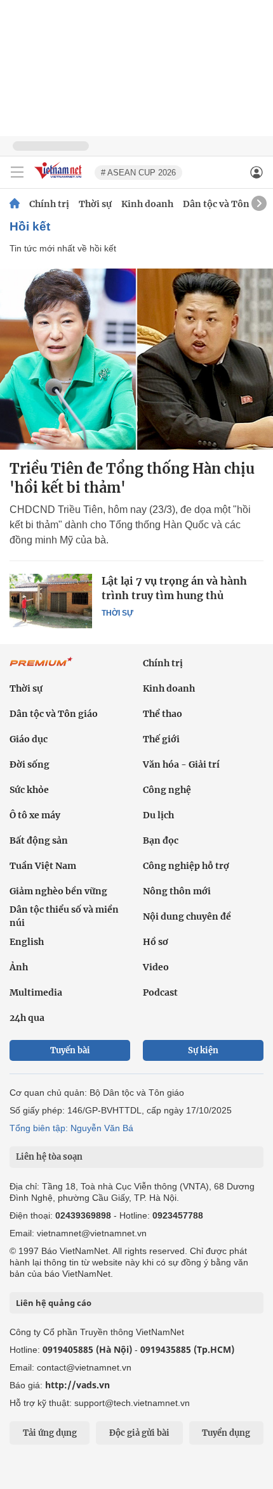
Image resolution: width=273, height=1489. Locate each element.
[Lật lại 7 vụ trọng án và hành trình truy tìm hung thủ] (51, 601)
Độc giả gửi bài (139, 1433)
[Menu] (17, 172)
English (27, 941)
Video (156, 967)
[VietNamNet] (15, 204)
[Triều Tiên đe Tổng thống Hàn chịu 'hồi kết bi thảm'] (136, 359)
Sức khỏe (29, 789)
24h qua (27, 1017)
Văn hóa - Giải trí (181, 764)
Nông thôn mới (177, 891)
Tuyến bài (70, 1050)
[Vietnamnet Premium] (41, 668)
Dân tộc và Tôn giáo (227, 204)
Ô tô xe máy (35, 815)
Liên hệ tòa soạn (49, 1156)
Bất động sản (39, 840)
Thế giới (161, 739)
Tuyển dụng (226, 1433)
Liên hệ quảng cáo (53, 1302)
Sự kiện (203, 1050)
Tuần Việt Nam (43, 865)
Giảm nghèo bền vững (58, 891)
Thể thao (162, 713)
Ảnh (19, 967)
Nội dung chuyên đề (187, 916)
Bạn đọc (160, 840)
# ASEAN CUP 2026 (138, 172)
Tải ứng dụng (50, 1433)
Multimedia (36, 992)
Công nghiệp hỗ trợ (186, 865)
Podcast (160, 992)
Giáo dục (29, 739)
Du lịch (158, 815)
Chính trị (49, 204)
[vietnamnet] (59, 179)
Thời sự (95, 204)
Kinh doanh (147, 204)
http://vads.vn (77, 1385)
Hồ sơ (155, 941)
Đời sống (30, 764)
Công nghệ (167, 789)
